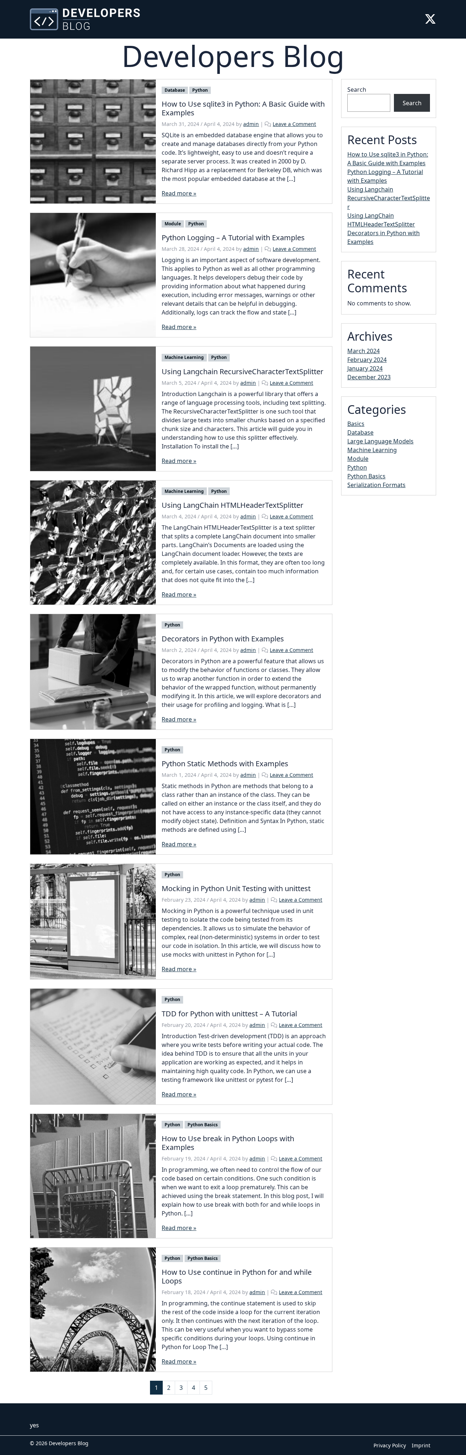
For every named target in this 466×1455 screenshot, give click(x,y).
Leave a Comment (294, 123)
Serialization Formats (376, 485)
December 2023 (369, 377)
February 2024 (367, 360)
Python (200, 90)
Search (356, 90)
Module (173, 224)
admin (251, 123)
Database (175, 90)
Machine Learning (184, 357)
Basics (355, 424)
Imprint (421, 1445)
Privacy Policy (390, 1445)
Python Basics (202, 1125)
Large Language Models (380, 441)
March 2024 (363, 351)
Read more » (179, 193)
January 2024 (365, 368)
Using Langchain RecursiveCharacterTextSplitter (388, 198)
